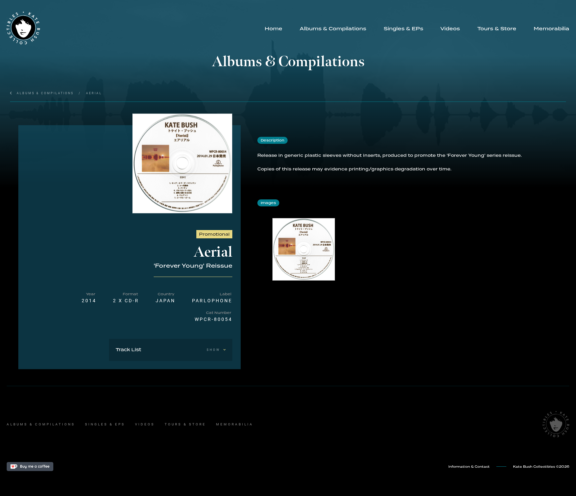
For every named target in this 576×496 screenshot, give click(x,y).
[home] (131, 28)
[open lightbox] (182, 163)
